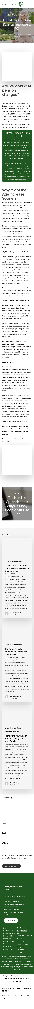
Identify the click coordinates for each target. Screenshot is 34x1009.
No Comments (27, 34)
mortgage (18, 561)
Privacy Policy (7, 949)
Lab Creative (23, 996)
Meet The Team (8, 930)
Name (4, 823)
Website (5, 843)
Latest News (12, 15)
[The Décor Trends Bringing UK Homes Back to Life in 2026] (17, 661)
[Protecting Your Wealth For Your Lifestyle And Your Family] (17, 747)
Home (5, 928)
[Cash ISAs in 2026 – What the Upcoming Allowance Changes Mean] (17, 578)
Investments (7, 938)
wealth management (12, 731)
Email (4, 833)
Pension (23, 15)
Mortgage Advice (9, 933)
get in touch (23, 421)
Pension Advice (8, 936)
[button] (31, 4)
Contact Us (7, 946)
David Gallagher (7, 34)
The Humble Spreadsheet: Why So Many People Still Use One (17, 503)
